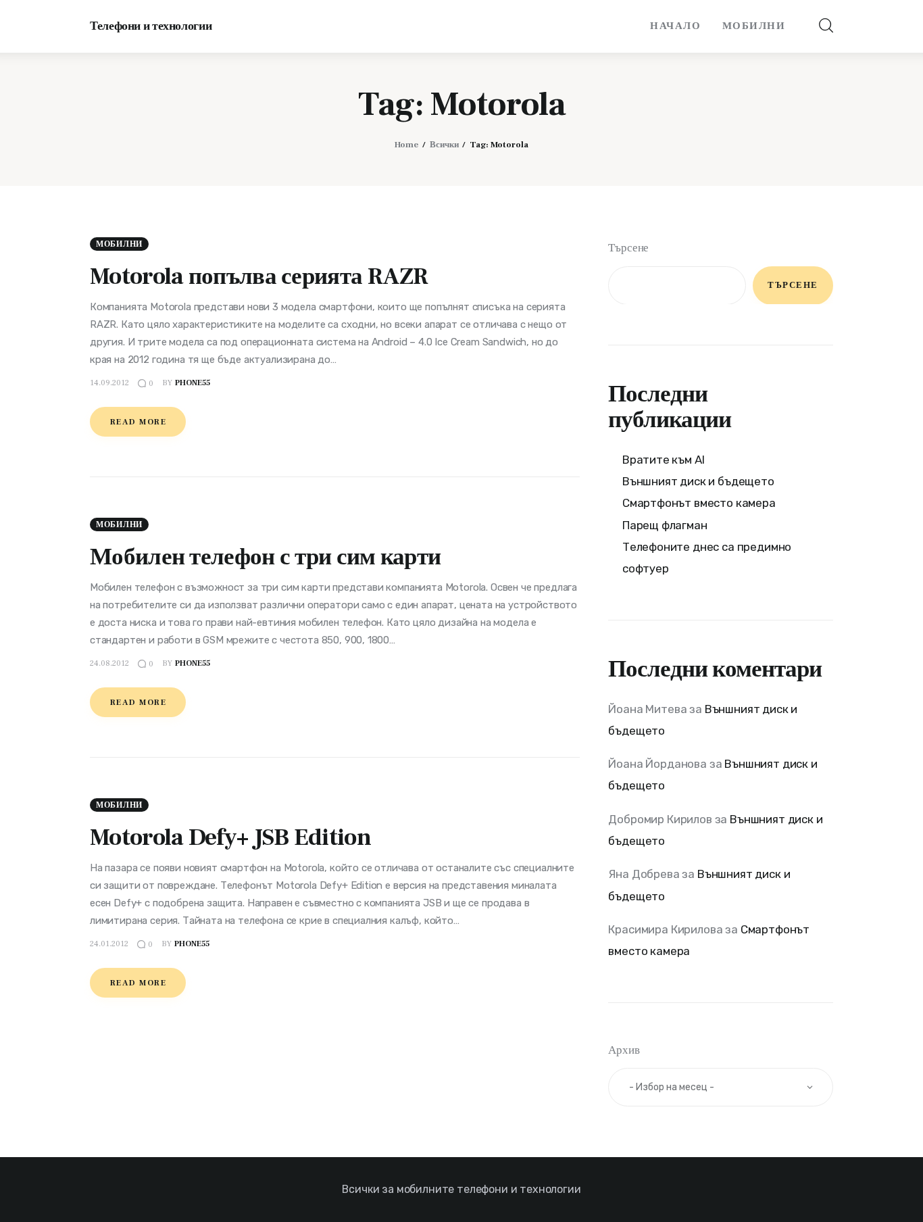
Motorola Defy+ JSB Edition (230, 838)
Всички (444, 144)
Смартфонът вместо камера (699, 503)
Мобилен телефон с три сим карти (265, 557)
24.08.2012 (109, 663)
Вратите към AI (663, 459)
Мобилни (119, 244)
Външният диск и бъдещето (698, 480)
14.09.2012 (109, 383)
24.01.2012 (109, 944)
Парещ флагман (664, 524)
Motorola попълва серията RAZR (259, 277)
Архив (623, 1049)
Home (406, 144)
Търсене (628, 248)
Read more (138, 422)
